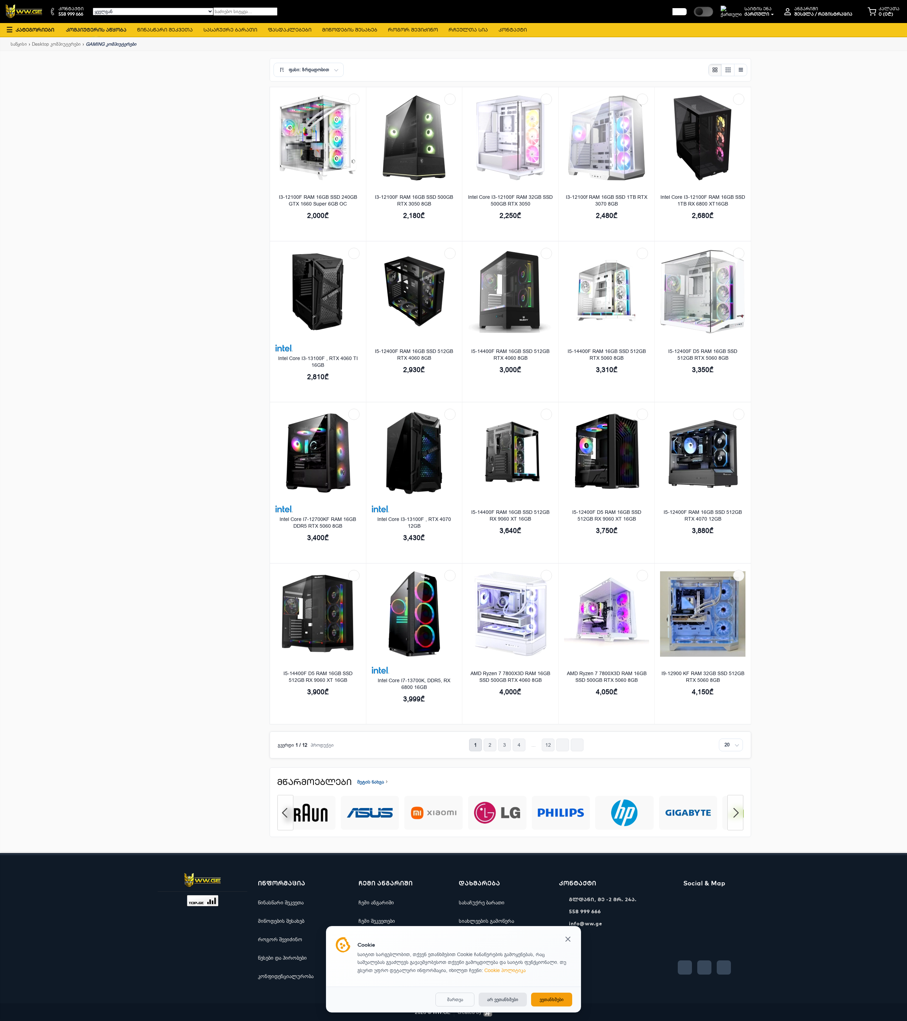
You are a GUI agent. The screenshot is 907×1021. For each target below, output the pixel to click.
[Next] (735, 812)
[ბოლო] (577, 745)
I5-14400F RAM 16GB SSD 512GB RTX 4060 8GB (510, 354)
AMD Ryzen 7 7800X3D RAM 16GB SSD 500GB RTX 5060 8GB (607, 677)
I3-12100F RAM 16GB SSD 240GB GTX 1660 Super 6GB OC (318, 200)
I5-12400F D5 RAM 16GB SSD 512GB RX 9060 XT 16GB (606, 515)
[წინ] (679, 11)
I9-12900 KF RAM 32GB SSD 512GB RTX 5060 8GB (702, 677)
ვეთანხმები (552, 1000)
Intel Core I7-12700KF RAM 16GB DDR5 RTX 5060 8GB (318, 522)
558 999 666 (585, 911)
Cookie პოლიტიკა (505, 970)
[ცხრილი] (715, 70)
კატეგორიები (30, 29)
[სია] (740, 70)
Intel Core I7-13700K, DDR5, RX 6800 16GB (414, 684)
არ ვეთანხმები (502, 1000)
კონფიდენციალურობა (286, 976)
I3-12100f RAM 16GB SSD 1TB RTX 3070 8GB (606, 200)
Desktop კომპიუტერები (56, 44)
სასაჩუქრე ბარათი (482, 902)
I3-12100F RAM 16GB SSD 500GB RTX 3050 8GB (414, 200)
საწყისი (19, 44)
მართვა (455, 1000)
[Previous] (285, 812)
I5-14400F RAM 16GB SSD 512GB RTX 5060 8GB (607, 354)
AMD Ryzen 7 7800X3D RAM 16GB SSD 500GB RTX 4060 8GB (510, 677)
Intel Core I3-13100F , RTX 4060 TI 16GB (318, 362)
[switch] (703, 12)
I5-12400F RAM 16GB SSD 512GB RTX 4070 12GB (703, 515)
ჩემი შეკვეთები (377, 921)
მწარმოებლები (314, 781)
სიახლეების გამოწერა (486, 921)
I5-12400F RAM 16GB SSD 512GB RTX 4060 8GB (414, 354)
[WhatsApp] (724, 967)
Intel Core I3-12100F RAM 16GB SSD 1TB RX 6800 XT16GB (702, 200)
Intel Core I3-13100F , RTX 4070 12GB (414, 522)
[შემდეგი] (562, 745)
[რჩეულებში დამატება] (354, 99)
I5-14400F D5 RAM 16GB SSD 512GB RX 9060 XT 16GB (318, 677)
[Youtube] (704, 967)
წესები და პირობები (282, 957)
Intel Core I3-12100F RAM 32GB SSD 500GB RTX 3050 (510, 200)
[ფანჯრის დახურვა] (568, 940)
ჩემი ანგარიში (376, 902)
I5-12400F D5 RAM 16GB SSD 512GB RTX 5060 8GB (702, 354)
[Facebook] (685, 967)
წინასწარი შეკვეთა (281, 902)
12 (548, 745)
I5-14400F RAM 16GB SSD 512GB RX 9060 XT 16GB (510, 515)
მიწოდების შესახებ (281, 921)
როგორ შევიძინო (280, 939)
